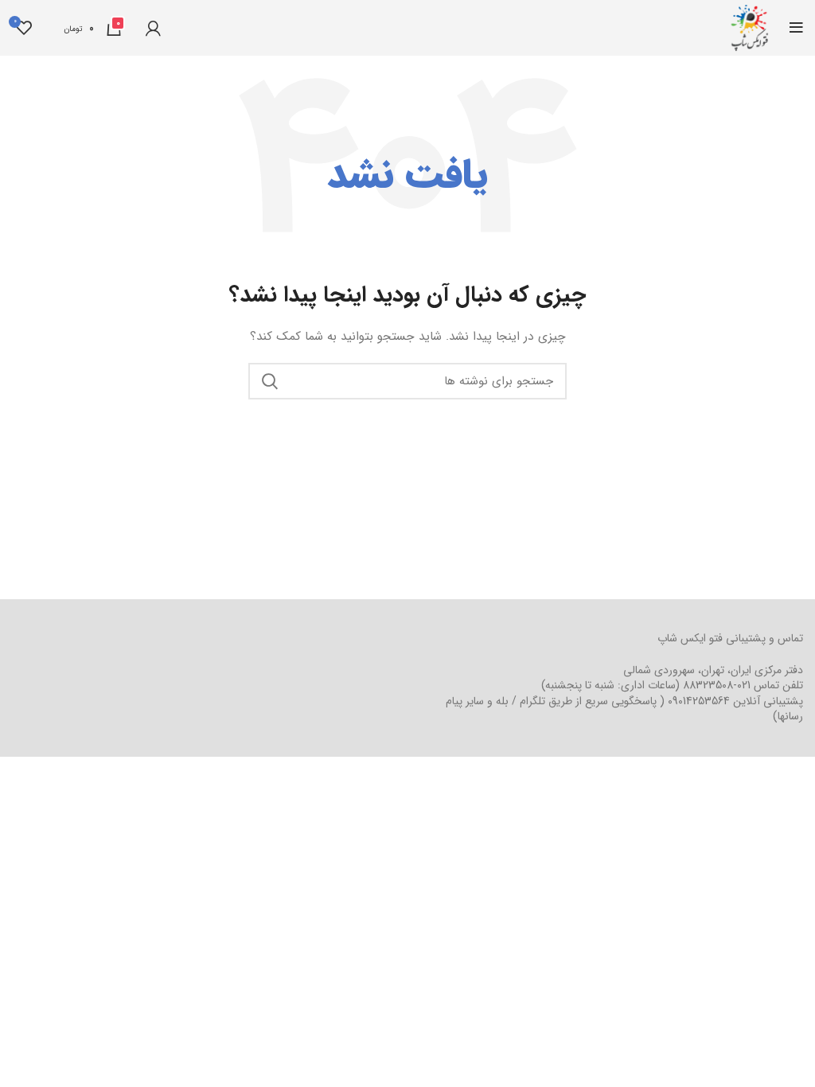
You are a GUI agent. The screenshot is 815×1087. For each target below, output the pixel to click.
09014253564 (699, 701)
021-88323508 (717, 685)
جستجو (270, 381)
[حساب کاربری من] (153, 28)
